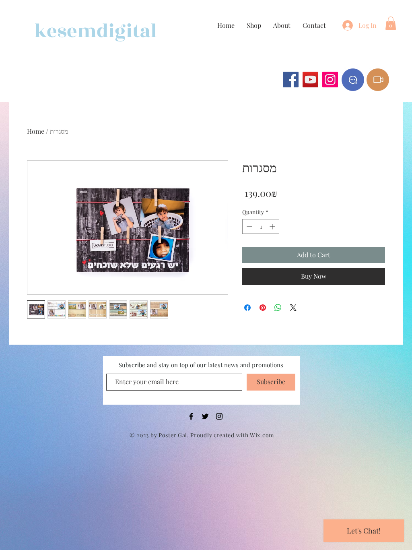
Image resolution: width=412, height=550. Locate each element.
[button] (390, 23)
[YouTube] (310, 79)
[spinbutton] (260, 226)
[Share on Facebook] (247, 307)
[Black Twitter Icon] (205, 416)
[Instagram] (330, 79)
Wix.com (262, 435)
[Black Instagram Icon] (219, 416)
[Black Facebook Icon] (191, 416)
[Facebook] (291, 79)
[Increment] (273, 226)
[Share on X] (293, 307)
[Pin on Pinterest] (263, 307)
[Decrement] (248, 226)
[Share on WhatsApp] (278, 307)
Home (35, 131)
